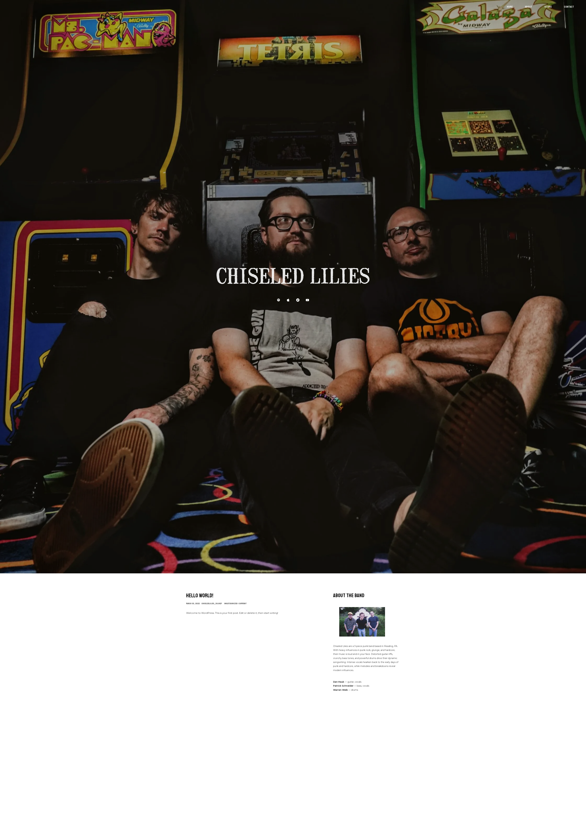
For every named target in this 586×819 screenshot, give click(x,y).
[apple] (288, 300)
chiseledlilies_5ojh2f (212, 604)
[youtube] (307, 301)
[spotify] (278, 300)
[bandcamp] (298, 300)
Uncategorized (230, 604)
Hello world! (199, 595)
